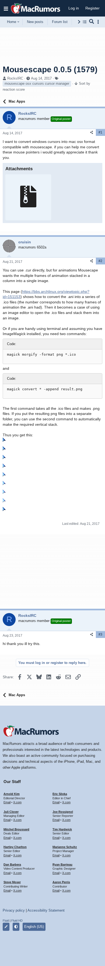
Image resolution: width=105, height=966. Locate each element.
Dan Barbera (12, 864)
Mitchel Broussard (16, 829)
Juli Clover (11, 811)
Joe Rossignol (62, 811)
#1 (100, 132)
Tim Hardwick (62, 829)
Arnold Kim (12, 793)
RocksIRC (15, 78)
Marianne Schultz (64, 847)
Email (7, 802)
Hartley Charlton (15, 847)
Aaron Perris (61, 882)
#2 (100, 261)
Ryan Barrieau (62, 864)
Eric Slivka (59, 793)
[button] (6, 8)
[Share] (91, 132)
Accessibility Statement (46, 910)
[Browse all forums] (85, 22)
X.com (17, 802)
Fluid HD (17, 920)
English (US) (34, 927)
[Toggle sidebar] (99, 22)
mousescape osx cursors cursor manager (37, 83)
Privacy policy (14, 910)
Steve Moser (12, 882)
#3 (100, 634)
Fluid (6, 920)
